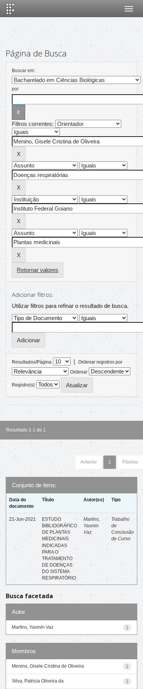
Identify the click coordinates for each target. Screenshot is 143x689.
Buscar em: (23, 70)
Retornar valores (37, 270)
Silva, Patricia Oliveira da (38, 681)
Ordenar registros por (100, 362)
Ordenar (78, 372)
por (15, 89)
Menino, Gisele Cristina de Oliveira (48, 666)
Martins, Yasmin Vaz (92, 526)
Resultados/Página (31, 362)
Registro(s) (23, 385)
